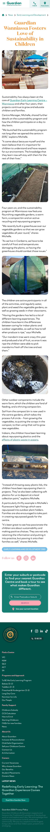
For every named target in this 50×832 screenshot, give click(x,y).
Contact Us (7, 749)
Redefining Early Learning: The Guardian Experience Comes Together (22, 790)
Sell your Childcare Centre (13, 746)
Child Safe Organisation (12, 743)
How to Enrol (7, 716)
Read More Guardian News (15, 800)
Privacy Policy (22, 809)
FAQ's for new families (11, 723)
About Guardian (9, 736)
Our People (7, 700)
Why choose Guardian (11, 766)
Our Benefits (7, 769)
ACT (4, 667)
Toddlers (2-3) (8, 687)
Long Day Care (8, 693)
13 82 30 (34, 4)
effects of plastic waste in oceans (20, 439)
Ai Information (8, 753)
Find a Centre (45, 4)
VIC (3, 657)
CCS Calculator (9, 713)
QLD (4, 664)
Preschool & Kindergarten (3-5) (16, 690)
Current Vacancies (10, 763)
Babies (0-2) (7, 683)
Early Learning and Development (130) (24, 549)
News (4, 726)
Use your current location (25, 609)
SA (3, 670)
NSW (4, 660)
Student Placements (11, 773)
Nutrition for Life (9, 697)
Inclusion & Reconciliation (13, 740)
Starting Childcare (10, 720)
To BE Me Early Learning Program (17, 680)
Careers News (8, 776)
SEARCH (25, 603)
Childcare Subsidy (10, 710)
